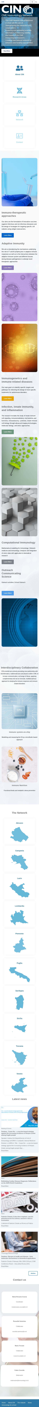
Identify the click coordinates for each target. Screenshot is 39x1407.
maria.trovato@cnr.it (19, 1356)
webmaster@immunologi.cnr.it (19, 1380)
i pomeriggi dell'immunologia (9, 1253)
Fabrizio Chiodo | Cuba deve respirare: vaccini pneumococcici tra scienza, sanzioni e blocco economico (17, 1218)
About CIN (11, 1402)
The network (21, 1402)
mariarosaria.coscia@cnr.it (19, 1307)
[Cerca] (36, 2)
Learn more (8, 235)
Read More (7, 51)
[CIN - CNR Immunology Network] (2, 2)
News (2, 1178)
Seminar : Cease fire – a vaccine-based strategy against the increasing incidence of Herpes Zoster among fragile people (18, 1133)
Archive (33, 1273)
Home (4, 1402)
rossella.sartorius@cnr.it (19, 1331)
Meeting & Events (6, 1128)
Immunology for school (9, 1405)
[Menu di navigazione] (32, 1)
